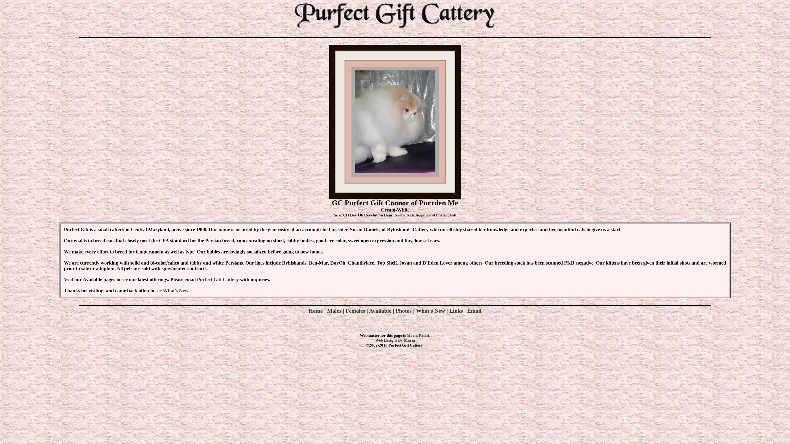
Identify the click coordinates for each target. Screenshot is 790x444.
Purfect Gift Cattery (218, 279)
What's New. (176, 290)
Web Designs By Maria (395, 340)
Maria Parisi (418, 335)
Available (380, 311)
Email (474, 311)
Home (316, 311)
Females (355, 311)
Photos (404, 311)
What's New (430, 311)
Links (456, 311)
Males (334, 311)
